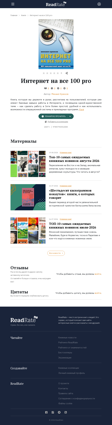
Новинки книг (66, 152)
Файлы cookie (65, 403)
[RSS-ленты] (65, 412)
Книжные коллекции (68, 368)
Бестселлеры (65, 352)
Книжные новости (67, 337)
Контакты (63, 388)
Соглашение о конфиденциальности (76, 398)
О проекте (63, 383)
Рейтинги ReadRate (68, 342)
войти (98, 274)
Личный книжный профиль (71, 373)
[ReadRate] (56, 3)
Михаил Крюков (59, 94)
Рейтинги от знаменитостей (72, 347)
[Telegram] (59, 412)
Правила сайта (65, 393)
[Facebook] (46, 412)
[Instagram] (52, 412)
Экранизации (64, 357)
